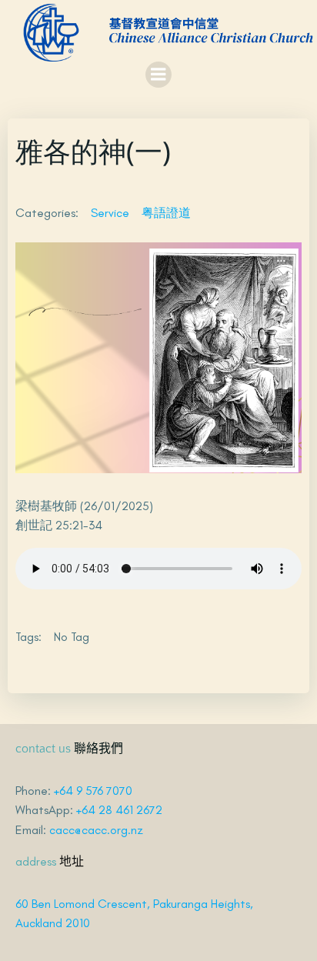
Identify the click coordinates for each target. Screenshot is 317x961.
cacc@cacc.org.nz (96, 830)
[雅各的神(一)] (158, 356)
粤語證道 (166, 212)
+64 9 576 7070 (93, 790)
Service (110, 212)
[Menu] (158, 75)
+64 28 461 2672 (119, 810)
